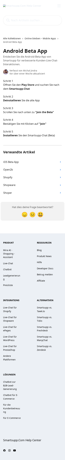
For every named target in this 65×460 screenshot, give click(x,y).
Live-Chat (8, 263)
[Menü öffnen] (59, 6)
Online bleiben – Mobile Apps (40, 38)
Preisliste (8, 285)
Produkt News (44, 256)
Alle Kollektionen (12, 38)
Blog (39, 250)
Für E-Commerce (12, 417)
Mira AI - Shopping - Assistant (9, 254)
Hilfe (39, 262)
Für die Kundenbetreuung (11, 408)
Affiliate (41, 280)
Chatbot (7, 269)
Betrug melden (45, 274)
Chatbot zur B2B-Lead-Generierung (10, 385)
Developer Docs (45, 268)
